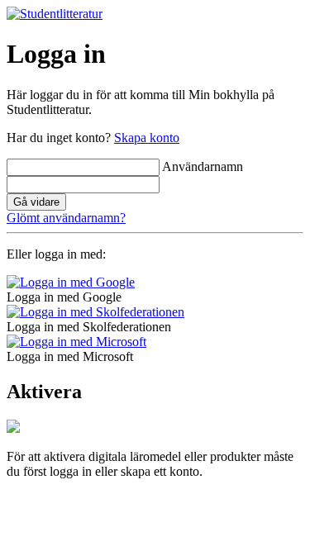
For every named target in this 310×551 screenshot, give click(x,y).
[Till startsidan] (55, 14)
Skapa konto (146, 138)
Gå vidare (36, 202)
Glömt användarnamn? (66, 218)
